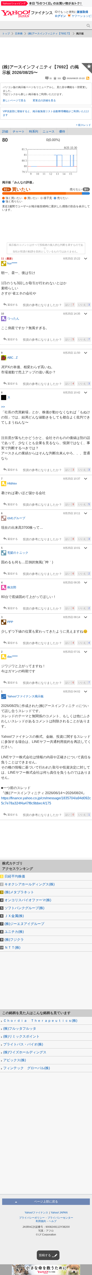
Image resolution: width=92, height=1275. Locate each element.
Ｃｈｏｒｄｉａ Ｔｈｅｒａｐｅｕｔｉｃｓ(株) (40, 1020)
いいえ (84, 304)
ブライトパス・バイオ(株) (23, 1044)
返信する (12, 304)
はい (69, 304)
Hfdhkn (12, 483)
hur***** (12, 263)
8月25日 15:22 (71, 258)
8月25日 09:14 (71, 617)
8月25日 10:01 (71, 547)
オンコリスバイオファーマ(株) (27, 900)
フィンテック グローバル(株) (26, 1068)
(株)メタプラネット (19, 892)
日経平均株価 (14, 876)
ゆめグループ (16, 518)
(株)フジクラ (14, 939)
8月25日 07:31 (71, 651)
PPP (10, 622)
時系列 (33, 131)
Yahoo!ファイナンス (36, 1212)
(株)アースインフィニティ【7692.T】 (49, 33)
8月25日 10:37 (71, 478)
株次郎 (11, 587)
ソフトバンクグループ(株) (24, 908)
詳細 (5, 131)
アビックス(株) (14, 1060)
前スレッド (84, 125)
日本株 (19, 33)
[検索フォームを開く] (88, 25)
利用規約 (41, 1221)
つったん (13, 318)
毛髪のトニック (17, 552)
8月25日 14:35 (71, 313)
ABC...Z (12, 357)
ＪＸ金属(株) (14, 916)
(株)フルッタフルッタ (19, 1028)
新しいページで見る (14, 100)
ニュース (49, 131)
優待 (62, 131)
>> (3, 407)
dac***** (12, 656)
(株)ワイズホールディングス (24, 1052)
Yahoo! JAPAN (59, 1212)
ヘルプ (52, 1221)
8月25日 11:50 (71, 352)
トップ (6, 33)
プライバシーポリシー (32, 1217)
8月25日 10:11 (71, 513)
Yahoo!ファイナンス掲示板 (25, 696)
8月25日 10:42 (71, 392)
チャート (19, 131)
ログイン (60, 16)
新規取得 (82, 11)
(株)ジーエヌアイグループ (24, 924)
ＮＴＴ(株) (12, 947)
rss (87, 78)
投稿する (45, 1255)
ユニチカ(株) (14, 931)
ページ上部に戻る (46, 1201)
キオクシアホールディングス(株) (29, 884)
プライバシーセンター (60, 1217)
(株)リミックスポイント (21, 1036)
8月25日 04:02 (71, 691)
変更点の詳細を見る (44, 100)
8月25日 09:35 (71, 582)
